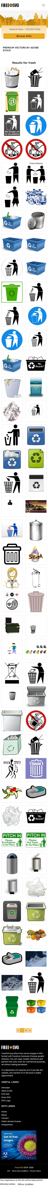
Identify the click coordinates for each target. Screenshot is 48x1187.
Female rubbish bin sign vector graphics (12, 201)
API (9, 1171)
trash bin (8, 752)
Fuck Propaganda (36, 750)
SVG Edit (5, 1094)
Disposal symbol (11, 680)
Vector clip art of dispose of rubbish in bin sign (36, 344)
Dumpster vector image (12, 631)
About (4, 1115)
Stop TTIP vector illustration (36, 298)
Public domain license (11, 1121)
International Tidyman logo (36, 679)
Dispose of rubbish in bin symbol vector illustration (36, 319)
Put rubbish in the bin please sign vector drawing (36, 177)
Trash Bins (8, 823)
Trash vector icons (36, 655)
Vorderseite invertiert (36, 988)
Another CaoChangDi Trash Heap (36, 963)
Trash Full (32, 871)
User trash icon (34, 490)
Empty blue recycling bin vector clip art (36, 249)
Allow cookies (25, 1184)
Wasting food (34, 942)
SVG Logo (5, 1100)
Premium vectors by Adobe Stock (21, 49)
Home (4, 1111)
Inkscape (5, 1087)
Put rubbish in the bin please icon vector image (12, 344)
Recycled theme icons (12, 607)
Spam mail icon (35, 561)
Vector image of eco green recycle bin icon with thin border (12, 295)
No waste (32, 728)
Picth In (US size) (35, 847)
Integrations (7, 1124)
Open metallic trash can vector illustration (36, 225)
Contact (5, 1118)
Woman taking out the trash (12, 583)
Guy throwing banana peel (12, 655)
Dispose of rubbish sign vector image (36, 106)
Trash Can (8, 704)
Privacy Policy (35, 1171)
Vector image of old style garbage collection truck (36, 200)
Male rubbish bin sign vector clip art (12, 177)
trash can (8, 918)
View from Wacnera (36, 512)
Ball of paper (10, 418)
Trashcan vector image (36, 536)
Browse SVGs (24, 36)
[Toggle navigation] (43, 5)
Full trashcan (10, 466)
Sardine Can (33, 799)
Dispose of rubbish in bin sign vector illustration (36, 130)
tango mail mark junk (36, 893)
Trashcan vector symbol (36, 607)
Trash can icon (10, 561)
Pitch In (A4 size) (11, 847)
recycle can (9, 1014)
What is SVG (6, 1091)
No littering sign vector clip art (12, 155)
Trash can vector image (12, 83)
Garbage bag (10, 514)
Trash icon (8, 490)
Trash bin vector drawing (36, 583)
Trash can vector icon (36, 631)
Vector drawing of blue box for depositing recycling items (12, 247)
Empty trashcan (35, 442)
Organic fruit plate (12, 798)
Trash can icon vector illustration (12, 393)
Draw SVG (6, 1097)
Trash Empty (9, 895)
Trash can (32, 776)
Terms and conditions (20, 1171)
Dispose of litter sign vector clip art (12, 130)
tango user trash (35, 918)
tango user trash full (12, 941)
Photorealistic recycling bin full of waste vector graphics (12, 223)
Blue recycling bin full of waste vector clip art (12, 368)
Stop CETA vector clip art (12, 321)
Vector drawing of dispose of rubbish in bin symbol (12, 271)
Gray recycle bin (35, 704)
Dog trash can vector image (12, 107)
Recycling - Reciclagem (36, 1012)
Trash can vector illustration (36, 83)
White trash (9, 728)
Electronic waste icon (36, 417)
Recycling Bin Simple (36, 821)
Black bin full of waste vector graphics (36, 368)
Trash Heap (9, 990)
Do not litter (9, 442)
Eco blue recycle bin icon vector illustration (36, 392)
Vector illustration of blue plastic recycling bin (36, 273)
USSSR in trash (10, 537)
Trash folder (33, 466)
